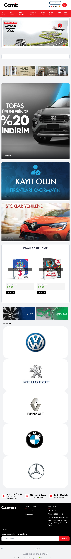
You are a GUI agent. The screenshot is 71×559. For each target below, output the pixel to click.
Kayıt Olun (64, 539)
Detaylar (7, 155)
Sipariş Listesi (29, 514)
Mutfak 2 (59, 14)
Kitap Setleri (66, 14)
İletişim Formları (52, 511)
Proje (37, 558)
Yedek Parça (51, 14)
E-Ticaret (42, 558)
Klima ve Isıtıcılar (21, 14)
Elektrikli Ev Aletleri (33, 14)
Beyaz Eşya (43, 14)
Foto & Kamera (12, 14)
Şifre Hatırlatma (29, 511)
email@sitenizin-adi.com (61, 517)
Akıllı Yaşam (3, 14)
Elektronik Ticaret (28, 558)
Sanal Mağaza (19, 558)
